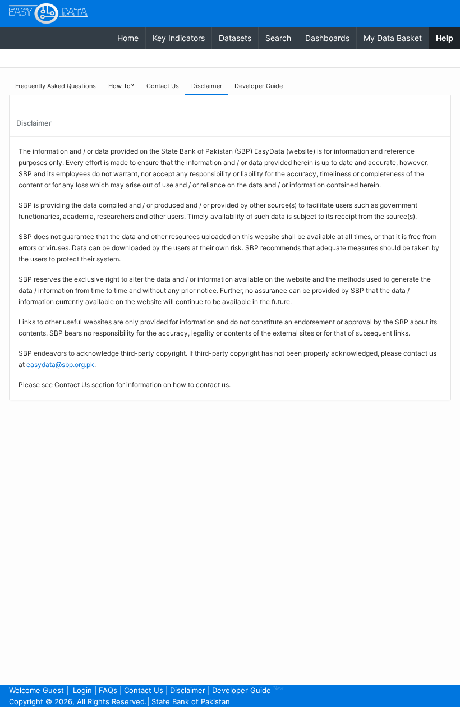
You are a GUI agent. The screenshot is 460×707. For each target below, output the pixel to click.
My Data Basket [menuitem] (393, 38)
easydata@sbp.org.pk (60, 364)
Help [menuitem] (448, 38)
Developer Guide (247, 690)
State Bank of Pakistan (190, 701)
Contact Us (143, 690)
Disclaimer (187, 690)
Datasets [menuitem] (235, 38)
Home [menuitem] (128, 38)
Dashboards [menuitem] (327, 38)
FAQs (108, 690)
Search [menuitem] (278, 38)
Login (82, 690)
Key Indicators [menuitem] (179, 38)
